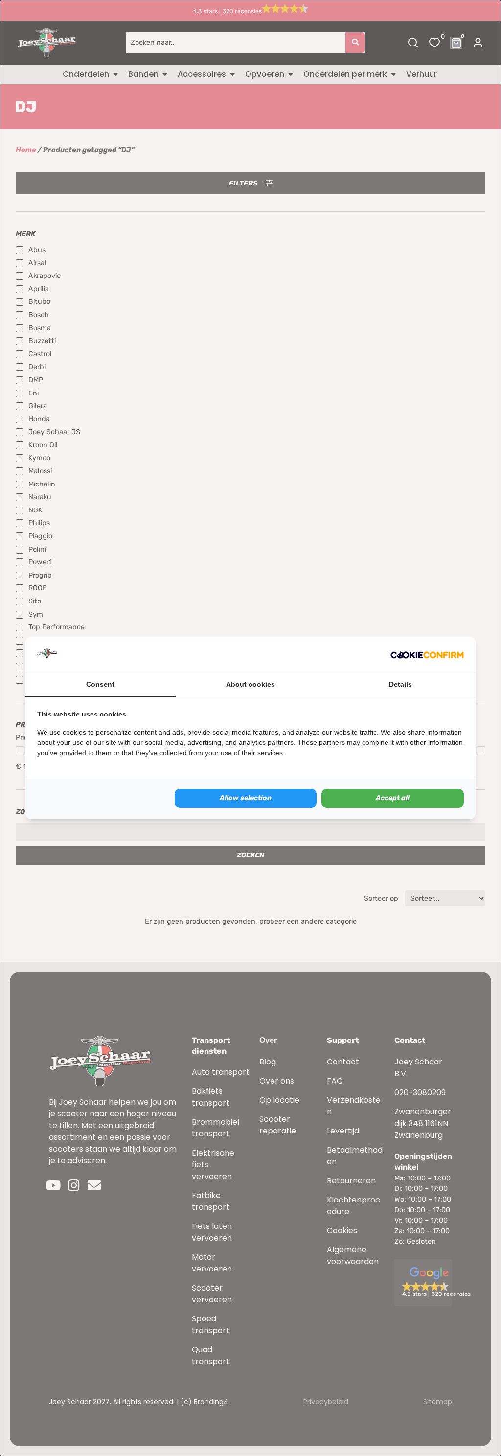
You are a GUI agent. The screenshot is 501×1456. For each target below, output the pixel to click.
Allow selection (246, 798)
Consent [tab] (100, 684)
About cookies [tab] (250, 684)
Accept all (393, 798)
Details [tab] (400, 684)
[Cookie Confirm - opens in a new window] (427, 654)
